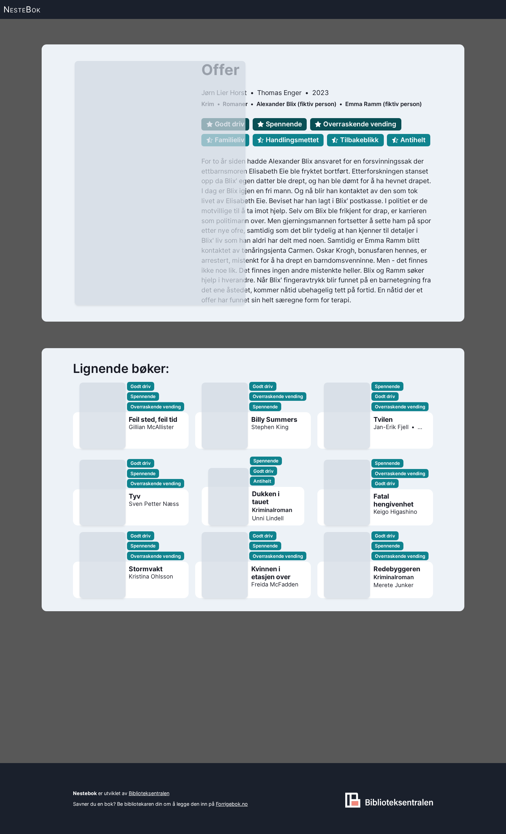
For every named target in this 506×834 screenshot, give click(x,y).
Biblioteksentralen (149, 793)
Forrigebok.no (232, 804)
